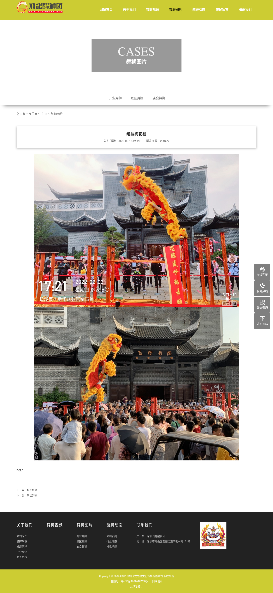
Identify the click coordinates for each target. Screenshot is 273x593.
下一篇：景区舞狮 (27, 495)
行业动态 (112, 541)
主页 (44, 114)
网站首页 (106, 9)
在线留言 (222, 9)
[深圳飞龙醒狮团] (41, 7)
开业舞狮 (115, 98)
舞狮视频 (152, 9)
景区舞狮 (137, 98)
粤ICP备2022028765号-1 (135, 581)
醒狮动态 (198, 9)
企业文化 (22, 551)
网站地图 (157, 581)
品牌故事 (22, 541)
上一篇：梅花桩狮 (27, 490)
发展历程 (22, 546)
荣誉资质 (22, 557)
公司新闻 (112, 536)
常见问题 (112, 546)
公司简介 (22, 536)
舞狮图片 (175, 9)
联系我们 (245, 9)
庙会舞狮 (158, 98)
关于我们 (129, 9)
